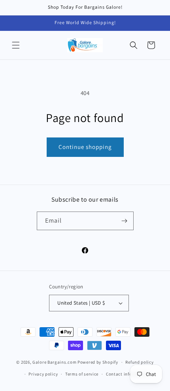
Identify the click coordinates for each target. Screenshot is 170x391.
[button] (16, 45)
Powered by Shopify (97, 362)
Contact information (127, 374)
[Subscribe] (124, 221)
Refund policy (139, 362)
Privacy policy (43, 374)
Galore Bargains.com (54, 362)
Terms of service (81, 374)
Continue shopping (85, 147)
